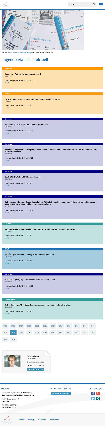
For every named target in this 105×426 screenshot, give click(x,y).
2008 (53, 333)
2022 (37, 326)
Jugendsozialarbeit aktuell (43, 53)
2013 (13, 333)
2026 (5, 326)
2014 (5, 333)
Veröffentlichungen (26, 53)
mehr (7, 83)
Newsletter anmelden (62, 393)
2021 (45, 326)
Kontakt (22, 420)
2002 (5, 339)
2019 (61, 326)
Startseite (14, 53)
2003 (92, 333)
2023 (29, 326)
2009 (45, 333)
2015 (92, 326)
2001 (13, 339)
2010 (37, 333)
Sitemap (31, 420)
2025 (13, 326)
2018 (69, 326)
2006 (68, 333)
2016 (84, 326)
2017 (76, 326)
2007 (60, 333)
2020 (53, 326)
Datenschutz (54, 420)
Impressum (42, 420)
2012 (21, 333)
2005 (76, 333)
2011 (29, 333)
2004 (84, 333)
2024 (21, 326)
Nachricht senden (36, 369)
